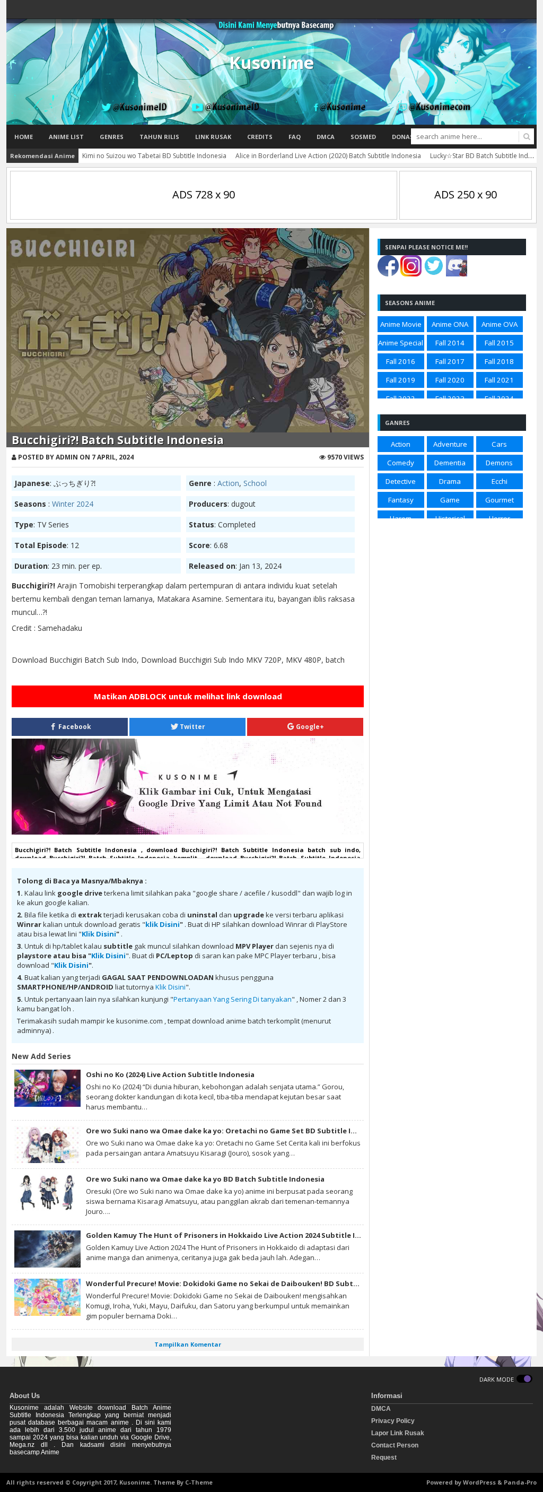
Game (450, 500)
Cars (499, 444)
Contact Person (394, 1445)
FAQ (294, 137)
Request (384, 1457)
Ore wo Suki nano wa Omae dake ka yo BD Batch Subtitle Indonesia (205, 1179)
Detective (401, 481)
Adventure (450, 444)
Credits (260, 137)
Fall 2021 (499, 380)
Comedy (400, 462)
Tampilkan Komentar (187, 1344)
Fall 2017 (450, 361)
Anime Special (400, 343)
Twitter (191, 726)
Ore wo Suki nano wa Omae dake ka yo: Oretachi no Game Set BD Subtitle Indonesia (235, 1130)
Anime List (66, 137)
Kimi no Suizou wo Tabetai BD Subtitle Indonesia (154, 155)
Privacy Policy (393, 1421)
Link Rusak (213, 137)
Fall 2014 (450, 343)
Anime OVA (499, 324)
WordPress (479, 1482)
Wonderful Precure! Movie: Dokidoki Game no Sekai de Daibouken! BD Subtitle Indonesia (244, 1283)
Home (23, 137)
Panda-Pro (520, 1482)
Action (228, 483)
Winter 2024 (72, 504)
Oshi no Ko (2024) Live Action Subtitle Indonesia (170, 1074)
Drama (450, 481)
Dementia (450, 462)
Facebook (74, 726)
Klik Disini (99, 934)
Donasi (404, 137)
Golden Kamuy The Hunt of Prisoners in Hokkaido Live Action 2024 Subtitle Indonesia (237, 1235)
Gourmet (499, 500)
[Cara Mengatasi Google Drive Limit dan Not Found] (188, 832)
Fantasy (401, 500)
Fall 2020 (450, 380)
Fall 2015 (499, 343)
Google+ (309, 726)
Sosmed (363, 137)
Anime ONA (450, 324)
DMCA (326, 137)
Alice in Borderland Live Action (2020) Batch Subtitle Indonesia (328, 155)
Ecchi (499, 481)
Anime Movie (401, 324)
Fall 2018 (499, 361)
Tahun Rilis (159, 137)
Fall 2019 (400, 380)
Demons (499, 462)
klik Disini (162, 924)
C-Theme (199, 1482)
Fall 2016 (400, 361)
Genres (112, 137)
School (255, 483)
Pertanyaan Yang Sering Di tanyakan (232, 999)
